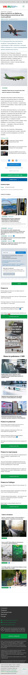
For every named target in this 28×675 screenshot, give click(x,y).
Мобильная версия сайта (8, 624)
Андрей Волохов (14, 19)
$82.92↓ (13, 1)
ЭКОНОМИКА (4, 562)
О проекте (4, 608)
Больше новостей (14, 316)
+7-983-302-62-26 (4, 658)
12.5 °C (9, 1)
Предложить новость (14, 164)
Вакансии (4, 614)
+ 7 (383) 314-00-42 (8, 654)
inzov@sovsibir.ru (4, 655)
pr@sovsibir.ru (19, 656)
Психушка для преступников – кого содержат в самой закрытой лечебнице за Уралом (13, 264)
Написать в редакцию (14, 636)
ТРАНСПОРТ (10, 216)
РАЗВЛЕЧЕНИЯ (5, 587)
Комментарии (13, 179)
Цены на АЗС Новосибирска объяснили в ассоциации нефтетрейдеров (12, 543)
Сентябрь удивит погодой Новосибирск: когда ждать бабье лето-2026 (14, 567)
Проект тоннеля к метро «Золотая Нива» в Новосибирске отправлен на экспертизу (13, 518)
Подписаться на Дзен (9, 273)
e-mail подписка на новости (10, 620)
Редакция (4, 610)
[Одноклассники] (13, 160)
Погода (3, 616)
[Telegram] (16, 160)
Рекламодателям (6, 612)
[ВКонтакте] (9, 160)
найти (19, 283)
